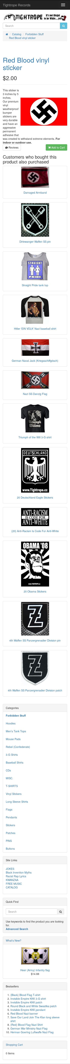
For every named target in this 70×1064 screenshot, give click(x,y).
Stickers (10, 825)
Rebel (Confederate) (18, 747)
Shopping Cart (14, 1044)
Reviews (13, 147)
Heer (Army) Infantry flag (35, 970)
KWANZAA (12, 880)
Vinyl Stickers (13, 794)
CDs (8, 770)
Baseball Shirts (14, 762)
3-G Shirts (12, 754)
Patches (10, 833)
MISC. (9, 778)
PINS (9, 841)
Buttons (10, 848)
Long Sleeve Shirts (17, 801)
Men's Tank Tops (16, 731)
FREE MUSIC (14, 883)
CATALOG (12, 887)
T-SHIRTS (12, 786)
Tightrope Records (16, 4)
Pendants (11, 817)
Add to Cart (58, 147)
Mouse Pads (13, 739)
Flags (9, 809)
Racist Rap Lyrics (16, 876)
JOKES (10, 869)
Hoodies (10, 723)
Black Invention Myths (19, 872)
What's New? (13, 940)
